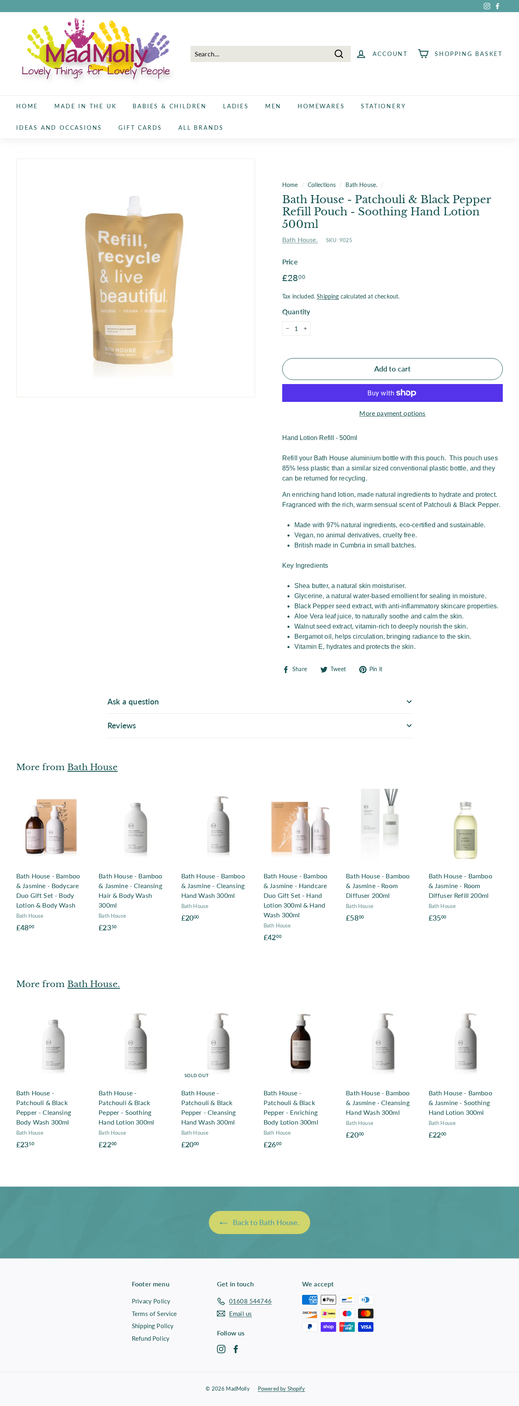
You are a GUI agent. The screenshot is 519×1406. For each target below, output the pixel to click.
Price (290, 262)
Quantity (296, 311)
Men (273, 106)
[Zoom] (136, 278)
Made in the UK (85, 106)
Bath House (92, 767)
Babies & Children (170, 106)
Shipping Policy (153, 1325)
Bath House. (361, 185)
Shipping (328, 296)
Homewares (321, 106)
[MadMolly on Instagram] (221, 1349)
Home (27, 106)
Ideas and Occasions (59, 127)
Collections (322, 185)
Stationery (383, 106)
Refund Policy (150, 1338)
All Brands (201, 127)
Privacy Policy (151, 1301)
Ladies (236, 106)
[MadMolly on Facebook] (236, 1349)
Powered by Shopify (281, 1388)
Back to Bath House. (265, 1222)
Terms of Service (154, 1313)
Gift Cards (140, 127)
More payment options (392, 413)
